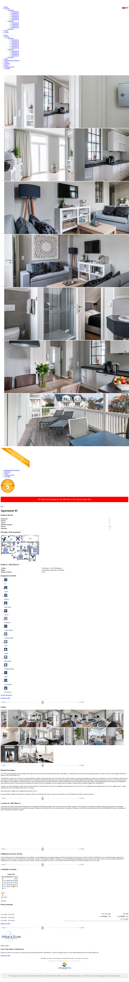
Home (6, 7)
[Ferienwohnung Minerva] (20, 561)
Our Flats (6, 8)
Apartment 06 (15, 18)
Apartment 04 (15, 16)
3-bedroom (11, 21)
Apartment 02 (15, 13)
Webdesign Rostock (53, 960)
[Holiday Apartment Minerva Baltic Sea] (14, 4)
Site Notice (7, 63)
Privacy (6, 65)
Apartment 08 (15, 26)
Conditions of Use (9, 67)
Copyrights (7, 68)
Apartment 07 (15, 24)
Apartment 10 (15, 27)
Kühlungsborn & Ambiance (12, 60)
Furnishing (11, 29)
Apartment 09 (15, 19)
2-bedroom (11, 10)
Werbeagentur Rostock (63, 960)
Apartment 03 (15, 15)
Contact (6, 32)
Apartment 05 (15, 22)
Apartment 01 (15, 11)
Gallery (6, 30)
